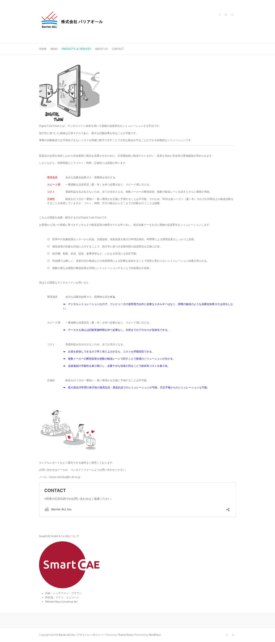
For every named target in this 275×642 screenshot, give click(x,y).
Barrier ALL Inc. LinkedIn (226, 15)
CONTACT (118, 49)
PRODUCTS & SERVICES (76, 49)
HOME (43, 49)
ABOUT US (101, 49)
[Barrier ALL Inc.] (72, 21)
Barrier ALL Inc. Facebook (220, 15)
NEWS (54, 49)
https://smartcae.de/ (66, 601)
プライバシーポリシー (90, 635)
